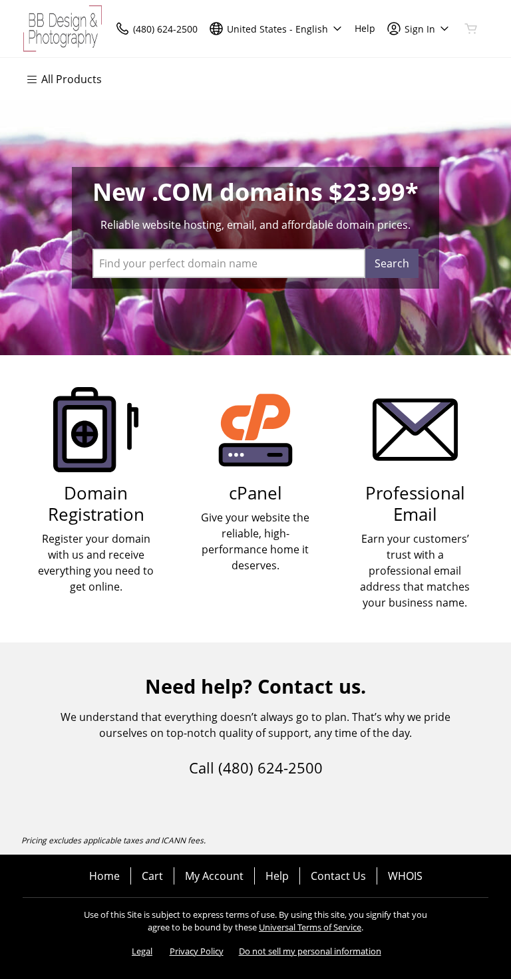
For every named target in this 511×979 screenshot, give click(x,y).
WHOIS (405, 876)
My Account (214, 876)
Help (277, 876)
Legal (142, 951)
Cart (152, 876)
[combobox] (229, 263)
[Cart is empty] (471, 28)
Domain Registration (96, 504)
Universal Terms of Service (310, 927)
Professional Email (415, 504)
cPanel (255, 493)
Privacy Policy (197, 951)
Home (104, 876)
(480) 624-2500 (270, 767)
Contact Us (338, 876)
